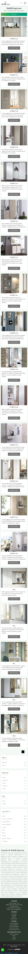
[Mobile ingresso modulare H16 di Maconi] (14, 578)
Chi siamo (14, 914)
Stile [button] (3, 796)
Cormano (14, 827)
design (14, 801)
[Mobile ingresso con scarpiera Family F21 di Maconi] (14, 63)
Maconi (14, 765)
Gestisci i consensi (14, 953)
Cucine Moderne (14, 925)
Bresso (14, 816)
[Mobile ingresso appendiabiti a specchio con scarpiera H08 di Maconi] (14, 724)
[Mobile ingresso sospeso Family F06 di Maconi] (14, 395)
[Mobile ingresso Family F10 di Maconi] (14, 321)
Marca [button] (4, 758)
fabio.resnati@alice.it (16, 909)
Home (5, 10)
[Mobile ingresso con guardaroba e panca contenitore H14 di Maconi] (14, 614)
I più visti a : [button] (6, 811)
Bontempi (14, 762)
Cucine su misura (14, 928)
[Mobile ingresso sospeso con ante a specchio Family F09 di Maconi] (14, 357)
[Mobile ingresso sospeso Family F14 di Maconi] (14, 245)
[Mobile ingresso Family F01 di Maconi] (14, 542)
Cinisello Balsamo (14, 821)
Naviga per (14, 14)
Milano (14, 830)
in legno (14, 783)
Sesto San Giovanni (14, 838)
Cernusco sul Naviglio (14, 819)
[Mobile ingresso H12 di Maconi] (14, 688)
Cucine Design (14, 923)
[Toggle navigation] (25, 3)
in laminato (14, 780)
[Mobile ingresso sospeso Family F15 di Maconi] (14, 209)
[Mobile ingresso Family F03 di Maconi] (14, 469)
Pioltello (14, 835)
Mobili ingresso (20, 10)
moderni (14, 804)
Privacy (2, 953)
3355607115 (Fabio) (15, 908)
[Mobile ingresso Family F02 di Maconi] (14, 505)
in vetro (14, 788)
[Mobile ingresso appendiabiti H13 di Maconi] (14, 652)
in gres (14, 777)
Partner (14, 917)
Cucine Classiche (14, 926)
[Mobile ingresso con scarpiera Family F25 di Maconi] (14, 27)
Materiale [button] (5, 773)
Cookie (6, 953)
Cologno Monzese (14, 824)
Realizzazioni (14, 918)
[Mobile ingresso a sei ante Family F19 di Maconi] (14, 99)
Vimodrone (14, 841)
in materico (14, 786)
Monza (14, 833)
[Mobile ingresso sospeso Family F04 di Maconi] (14, 433)
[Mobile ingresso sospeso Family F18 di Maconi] (14, 135)
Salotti (14, 935)
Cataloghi (14, 915)
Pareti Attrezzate (14, 934)
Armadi (14, 939)
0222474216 (15, 906)
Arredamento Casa (12, 10)
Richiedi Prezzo (14, 48)
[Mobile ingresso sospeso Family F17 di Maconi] (14, 171)
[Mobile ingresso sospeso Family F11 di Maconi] (14, 283)
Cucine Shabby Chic (14, 929)
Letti (14, 937)
